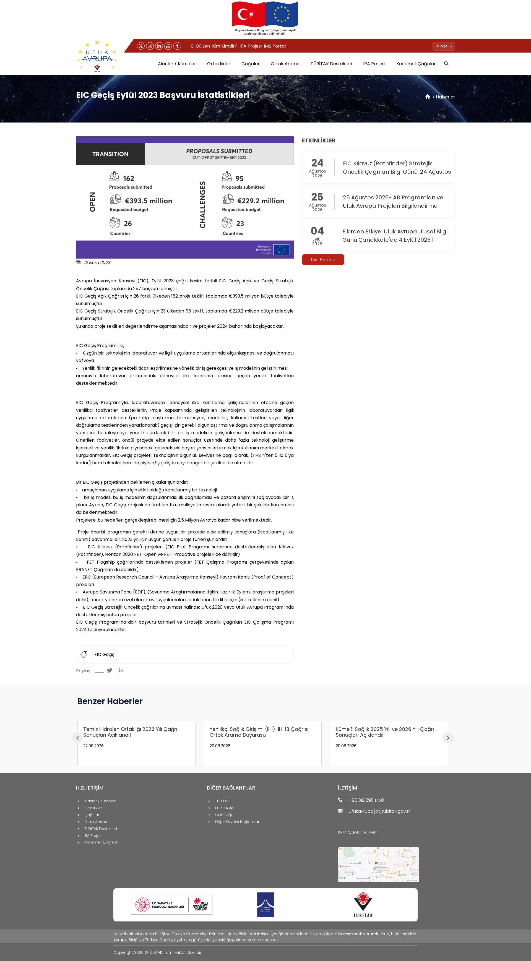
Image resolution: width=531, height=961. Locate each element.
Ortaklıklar (218, 64)
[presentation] (77, 737)
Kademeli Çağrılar (416, 64)
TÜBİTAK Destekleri (331, 64)
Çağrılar (250, 64)
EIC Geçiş (104, 654)
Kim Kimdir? (224, 46)
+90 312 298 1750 (366, 800)
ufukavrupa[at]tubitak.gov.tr (379, 811)
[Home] (427, 97)
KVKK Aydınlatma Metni (358, 832)
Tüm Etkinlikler (323, 259)
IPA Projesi (251, 46)
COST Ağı (223, 815)
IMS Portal (275, 46)
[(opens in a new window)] (141, 46)
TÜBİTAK (222, 801)
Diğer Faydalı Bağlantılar (237, 822)
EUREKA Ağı (225, 808)
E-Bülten (200, 46)
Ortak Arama (285, 64)
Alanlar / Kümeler (177, 64)
